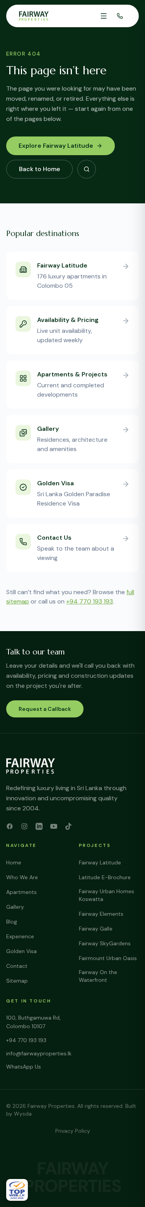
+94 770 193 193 (89, 601)
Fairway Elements (101, 913)
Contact (16, 965)
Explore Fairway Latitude (56, 146)
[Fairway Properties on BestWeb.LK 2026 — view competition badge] (17, 1190)
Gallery (15, 906)
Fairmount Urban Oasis (108, 958)
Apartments (21, 892)
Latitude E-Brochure (105, 877)
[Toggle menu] (104, 16)
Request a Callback (45, 708)
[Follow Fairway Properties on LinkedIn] (39, 826)
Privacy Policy (72, 1130)
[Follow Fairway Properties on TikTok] (68, 826)
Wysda (23, 1113)
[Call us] (120, 16)
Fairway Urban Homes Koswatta (106, 895)
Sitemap (17, 980)
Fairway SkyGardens (105, 943)
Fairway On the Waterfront (98, 976)
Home (13, 862)
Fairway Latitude (100, 862)
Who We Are (22, 877)
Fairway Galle (96, 928)
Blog (11, 921)
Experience (20, 936)
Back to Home (39, 169)
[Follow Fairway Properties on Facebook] (9, 826)
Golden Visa (21, 951)
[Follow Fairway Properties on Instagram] (24, 826)
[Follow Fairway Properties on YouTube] (53, 826)
